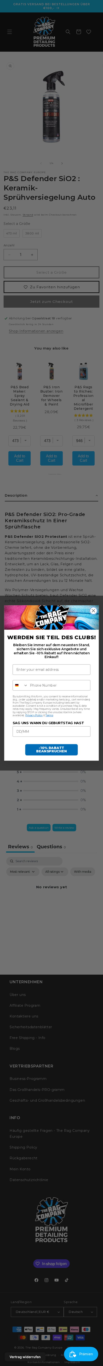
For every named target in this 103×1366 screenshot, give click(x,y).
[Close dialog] (93, 610)
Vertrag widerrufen (25, 1357)
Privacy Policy (34, 715)
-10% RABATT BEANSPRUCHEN (51, 749)
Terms (49, 715)
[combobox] (20, 685)
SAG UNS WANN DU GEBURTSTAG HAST (48, 723)
